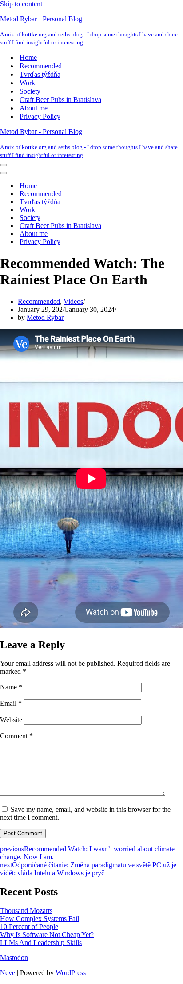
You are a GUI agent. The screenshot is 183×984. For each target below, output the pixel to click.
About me (34, 108)
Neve (7, 972)
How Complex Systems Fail (39, 918)
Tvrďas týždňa (40, 74)
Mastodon (14, 957)
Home (28, 57)
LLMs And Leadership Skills (41, 942)
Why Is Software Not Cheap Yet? (47, 934)
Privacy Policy (40, 116)
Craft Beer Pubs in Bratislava (60, 99)
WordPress (71, 972)
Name (11, 687)
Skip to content (21, 4)
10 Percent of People (29, 926)
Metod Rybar (45, 317)
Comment (16, 736)
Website (11, 720)
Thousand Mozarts (26, 910)
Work (27, 83)
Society (30, 91)
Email (11, 703)
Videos (73, 301)
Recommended (41, 66)
